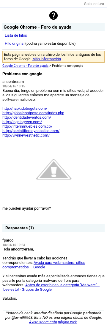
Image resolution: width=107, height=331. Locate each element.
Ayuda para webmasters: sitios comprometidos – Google (43, 264)
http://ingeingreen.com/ (22, 122)
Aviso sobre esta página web (53, 322)
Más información (46, 59)
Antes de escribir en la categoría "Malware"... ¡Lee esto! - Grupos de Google (51, 287)
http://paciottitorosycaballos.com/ (30, 131)
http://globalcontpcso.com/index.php (33, 113)
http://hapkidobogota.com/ (24, 108)
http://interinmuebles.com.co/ (27, 126)
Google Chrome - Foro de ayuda (25, 66)
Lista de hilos (16, 35)
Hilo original (14, 43)
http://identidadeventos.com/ (26, 117)
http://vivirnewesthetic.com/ (26, 135)
